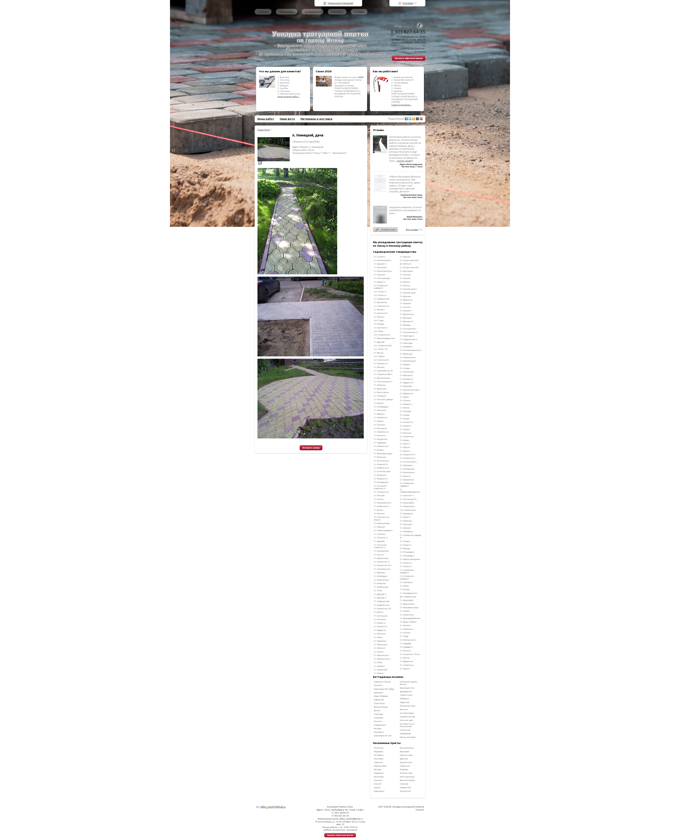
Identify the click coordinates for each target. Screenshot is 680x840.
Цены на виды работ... (288, 96)
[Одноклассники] (414, 118)
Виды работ (286, 11)
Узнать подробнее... (401, 105)
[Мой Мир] (417, 118)
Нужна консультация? (340, 3)
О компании (312, 11)
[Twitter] (410, 118)
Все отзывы (412, 229)
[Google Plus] (421, 118)
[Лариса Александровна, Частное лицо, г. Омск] (380, 152)
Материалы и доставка (316, 118)
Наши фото (287, 118)
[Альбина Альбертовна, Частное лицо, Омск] (380, 192)
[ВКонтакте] (406, 118)
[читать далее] (404, 160)
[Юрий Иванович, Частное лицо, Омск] (380, 222)
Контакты (337, 11)
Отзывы (359, 11)
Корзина (408, 3)
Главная (263, 11)
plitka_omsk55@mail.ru (273, 806)
